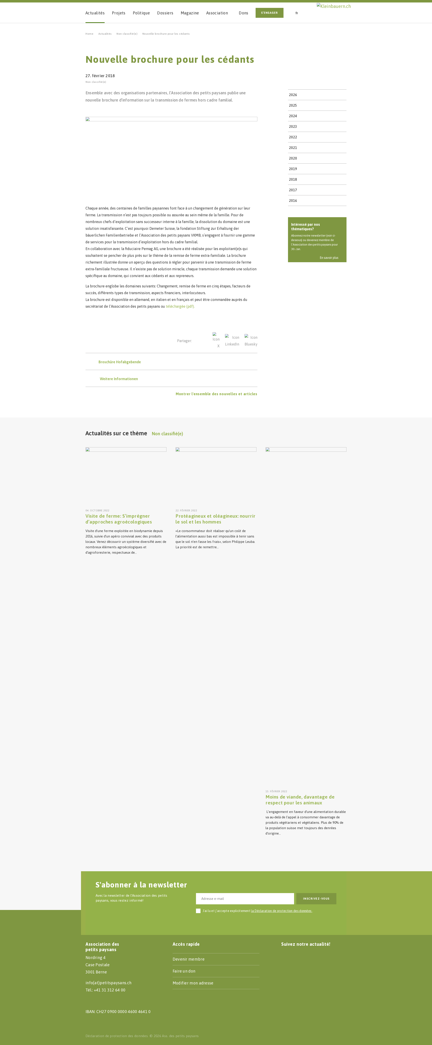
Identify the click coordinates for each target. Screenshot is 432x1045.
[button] (311, 12)
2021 (293, 148)
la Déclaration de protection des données (281, 911)
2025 (293, 105)
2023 (293, 126)
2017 (293, 190)
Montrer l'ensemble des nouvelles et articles (216, 394)
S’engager (269, 12)
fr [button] (296, 13)
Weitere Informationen (119, 379)
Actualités (105, 33)
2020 (293, 158)
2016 (293, 201)
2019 (293, 169)
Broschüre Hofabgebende (120, 362)
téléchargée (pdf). (180, 306)
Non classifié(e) (127, 33)
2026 (293, 95)
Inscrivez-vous (316, 898)
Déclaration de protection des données (117, 1036)
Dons (243, 13)
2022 (293, 137)
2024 (293, 116)
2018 (293, 179)
